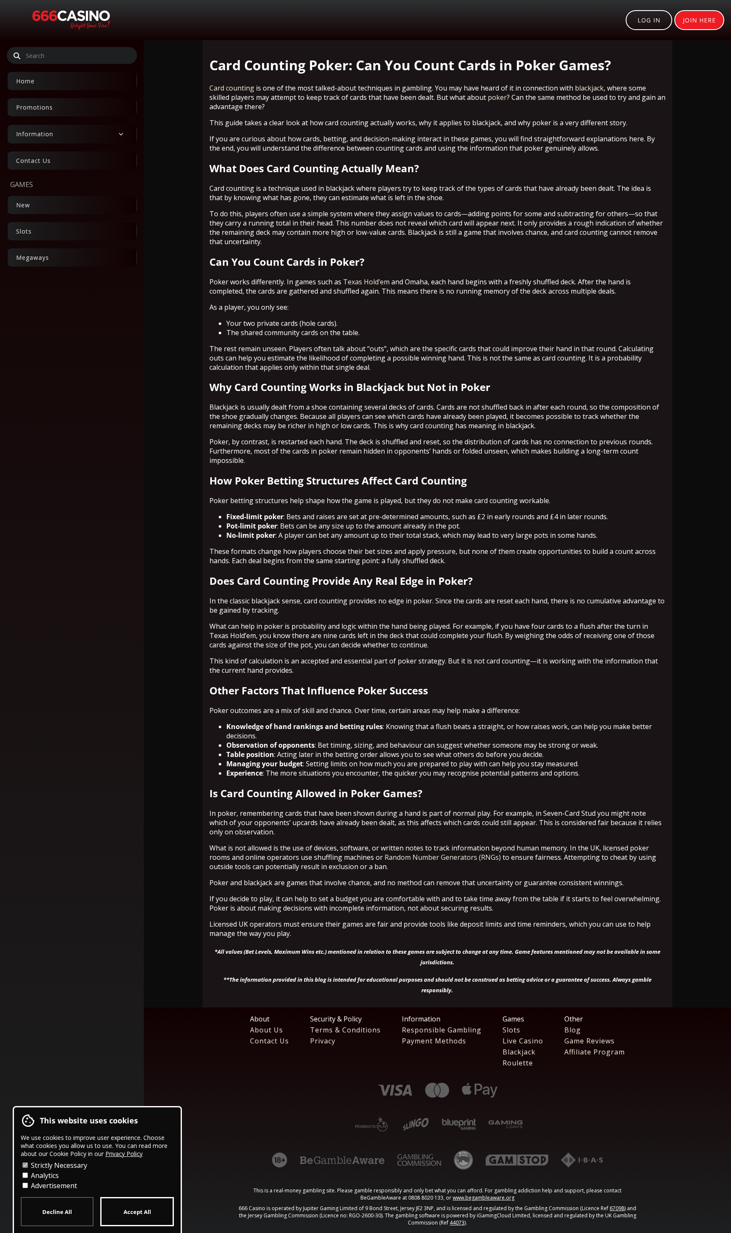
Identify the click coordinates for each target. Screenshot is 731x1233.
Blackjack (519, 1052)
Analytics (44, 1175)
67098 (617, 1208)
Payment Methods (434, 1041)
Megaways (32, 257)
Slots (24, 231)
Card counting (231, 88)
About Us (266, 1030)
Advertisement (53, 1185)
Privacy (322, 1041)
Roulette (518, 1063)
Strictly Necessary (58, 1165)
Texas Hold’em (366, 281)
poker (497, 97)
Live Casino (523, 1041)
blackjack (589, 88)
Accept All (137, 1212)
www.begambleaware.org (483, 1197)
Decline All (57, 1212)
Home (25, 81)
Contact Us (33, 161)
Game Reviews (589, 1041)
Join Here (699, 20)
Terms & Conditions (345, 1030)
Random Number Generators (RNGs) (443, 857)
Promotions (34, 107)
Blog (572, 1030)
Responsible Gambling (441, 1030)
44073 (457, 1222)
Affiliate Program (594, 1052)
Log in (649, 20)
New (23, 205)
